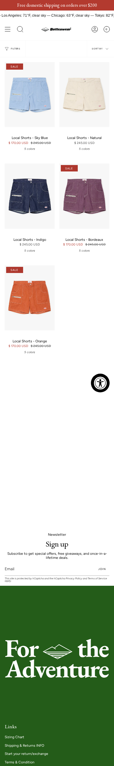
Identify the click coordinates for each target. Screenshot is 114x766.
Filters (15, 48)
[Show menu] (7, 29)
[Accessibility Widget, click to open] (100, 383)
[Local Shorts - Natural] (84, 94)
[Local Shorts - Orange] (30, 297)
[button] (20, 29)
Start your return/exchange (26, 754)
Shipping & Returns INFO (24, 745)
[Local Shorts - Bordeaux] (84, 196)
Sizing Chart (14, 737)
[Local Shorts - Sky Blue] (30, 94)
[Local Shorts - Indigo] (30, 196)
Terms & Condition (19, 762)
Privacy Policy (74, 578)
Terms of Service (97, 578)
